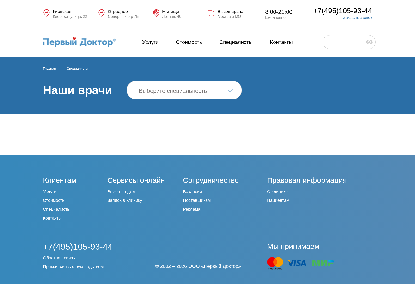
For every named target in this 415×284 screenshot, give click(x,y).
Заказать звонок (357, 17)
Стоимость (189, 42)
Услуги (150, 42)
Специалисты (236, 42)
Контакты (281, 42)
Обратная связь (59, 257)
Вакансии (192, 191)
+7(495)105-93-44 (342, 10)
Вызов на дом (121, 191)
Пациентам (278, 200)
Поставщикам (197, 200)
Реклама (191, 209)
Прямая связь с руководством (73, 266)
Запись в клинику (124, 200)
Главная (49, 68)
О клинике (277, 191)
